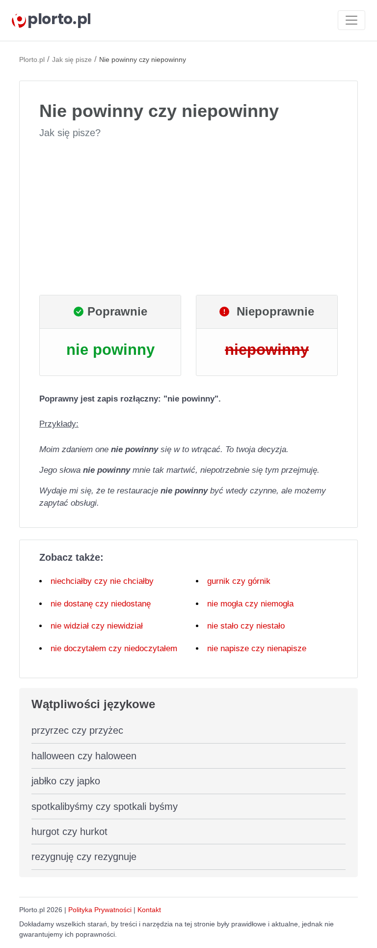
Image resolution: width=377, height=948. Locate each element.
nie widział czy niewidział (97, 626)
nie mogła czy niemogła (250, 603)
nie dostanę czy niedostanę (101, 603)
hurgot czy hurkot (69, 831)
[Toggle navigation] (351, 20)
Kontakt (149, 910)
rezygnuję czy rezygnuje (83, 856)
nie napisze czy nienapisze (256, 648)
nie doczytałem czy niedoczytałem (114, 648)
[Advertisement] (188, 217)
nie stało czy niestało (246, 626)
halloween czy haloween (83, 755)
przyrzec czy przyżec (77, 730)
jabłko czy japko (65, 781)
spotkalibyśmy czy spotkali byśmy (104, 806)
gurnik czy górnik (238, 581)
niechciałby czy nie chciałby (102, 581)
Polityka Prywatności (100, 910)
